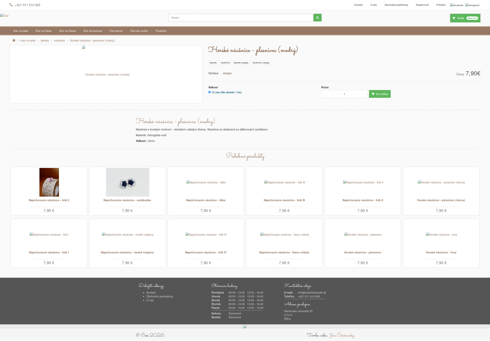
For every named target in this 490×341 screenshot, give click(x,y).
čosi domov (116, 31)
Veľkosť (213, 87)
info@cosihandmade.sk (312, 292)
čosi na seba (20, 31)
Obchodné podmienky (396, 5)
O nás (374, 5)
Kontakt (358, 5)
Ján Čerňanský (341, 335)
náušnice (225, 62)
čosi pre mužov (139, 31)
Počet (325, 87)
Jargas (227, 73)
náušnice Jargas (261, 62)
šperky (213, 62)
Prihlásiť (440, 5)
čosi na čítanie (67, 31)
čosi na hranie (43, 31)
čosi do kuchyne (92, 31)
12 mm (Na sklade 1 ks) (226, 92)
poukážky (161, 31)
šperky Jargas (241, 62)
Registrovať (422, 5)
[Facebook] (456, 5)
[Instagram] (472, 5)
